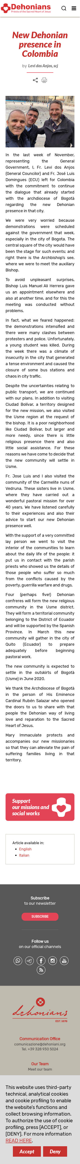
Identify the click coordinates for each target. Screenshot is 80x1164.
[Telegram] (29, 960)
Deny (55, 1151)
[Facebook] (41, 960)
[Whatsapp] (18, 960)
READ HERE (19, 1141)
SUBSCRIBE (40, 917)
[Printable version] (44, 80)
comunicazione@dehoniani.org (40, 1044)
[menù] (74, 8)
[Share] (35, 80)
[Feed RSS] (41, 970)
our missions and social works (30, 807)
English (25, 849)
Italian (24, 855)
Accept (27, 1151)
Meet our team (40, 1069)
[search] (63, 8)
